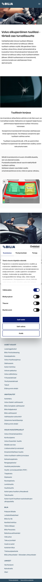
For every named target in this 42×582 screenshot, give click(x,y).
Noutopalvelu (9, 481)
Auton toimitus (9, 367)
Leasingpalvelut (10, 349)
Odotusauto (8, 363)
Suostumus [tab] (7, 253)
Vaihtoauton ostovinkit (13, 416)
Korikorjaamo (9, 437)
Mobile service (10, 445)
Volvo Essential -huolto (13, 441)
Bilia (6, 507)
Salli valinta (21, 326)
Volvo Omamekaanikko (13, 434)
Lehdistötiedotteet (11, 515)
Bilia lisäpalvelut (10, 409)
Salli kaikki (21, 319)
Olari (6, 572)
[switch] (36, 296)
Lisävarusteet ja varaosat (14, 448)
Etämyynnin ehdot (11, 388)
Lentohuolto (9, 484)
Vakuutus (8, 537)
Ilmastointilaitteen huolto (13, 452)
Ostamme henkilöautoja (13, 420)
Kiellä (21, 333)
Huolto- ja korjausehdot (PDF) (15, 470)
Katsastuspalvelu (10, 459)
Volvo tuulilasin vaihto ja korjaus (16, 455)
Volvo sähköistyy (10, 374)
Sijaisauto (8, 477)
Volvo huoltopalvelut (14, 430)
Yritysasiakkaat (10, 378)
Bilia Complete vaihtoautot (14, 406)
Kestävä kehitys (10, 522)
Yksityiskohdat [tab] (21, 253)
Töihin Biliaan (9, 526)
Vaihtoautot (9, 394)
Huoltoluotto (9, 488)
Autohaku (8, 398)
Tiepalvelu (8, 473)
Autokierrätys (9, 547)
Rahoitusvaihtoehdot (12, 533)
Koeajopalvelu (9, 356)
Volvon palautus (10, 370)
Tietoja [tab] (34, 253)
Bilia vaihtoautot (10, 413)
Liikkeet (7, 561)
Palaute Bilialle (10, 511)
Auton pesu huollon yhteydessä (16, 491)
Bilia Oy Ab (8, 519)
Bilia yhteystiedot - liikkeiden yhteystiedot (20, 555)
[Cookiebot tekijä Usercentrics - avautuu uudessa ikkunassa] (30, 247)
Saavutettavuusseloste (27, 580)
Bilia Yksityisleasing (11, 352)
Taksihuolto (8, 495)
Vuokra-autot (9, 544)
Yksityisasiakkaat (11, 381)
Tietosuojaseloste (11, 551)
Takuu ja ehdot (10, 540)
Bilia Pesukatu (9, 529)
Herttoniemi (8, 565)
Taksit (6, 385)
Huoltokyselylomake (12, 466)
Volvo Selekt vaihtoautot (13, 402)
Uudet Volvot (10, 345)
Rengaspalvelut (10, 462)
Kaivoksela (8, 568)
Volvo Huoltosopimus (12, 359)
